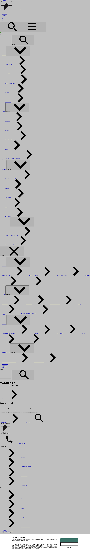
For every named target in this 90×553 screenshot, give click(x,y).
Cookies (4, 530)
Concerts (4, 55)
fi (2, 17)
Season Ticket (8, 130)
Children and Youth (6, 225)
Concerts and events (9, 64)
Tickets (3, 111)
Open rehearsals (8, 102)
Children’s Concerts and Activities (11, 235)
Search (1, 31)
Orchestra (4, 169)
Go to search (27, 422)
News (3, 159)
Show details (69, 547)
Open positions (5, 11)
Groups (6, 149)
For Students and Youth (9, 244)
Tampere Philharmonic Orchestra (11, 178)
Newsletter (4, 13)
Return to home (3, 422)
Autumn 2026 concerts (9, 73)
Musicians (7, 188)
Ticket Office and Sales (9, 139)
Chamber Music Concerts (10, 83)
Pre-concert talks (8, 92)
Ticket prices (7, 121)
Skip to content (3, 0)
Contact (3, 15)
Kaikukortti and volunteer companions (12, 158)
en (2, 18)
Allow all (69, 540)
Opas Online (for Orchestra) (7, 531)
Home (3, 398)
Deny (69, 543)
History (6, 206)
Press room (4, 14)
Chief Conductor (8, 197)
